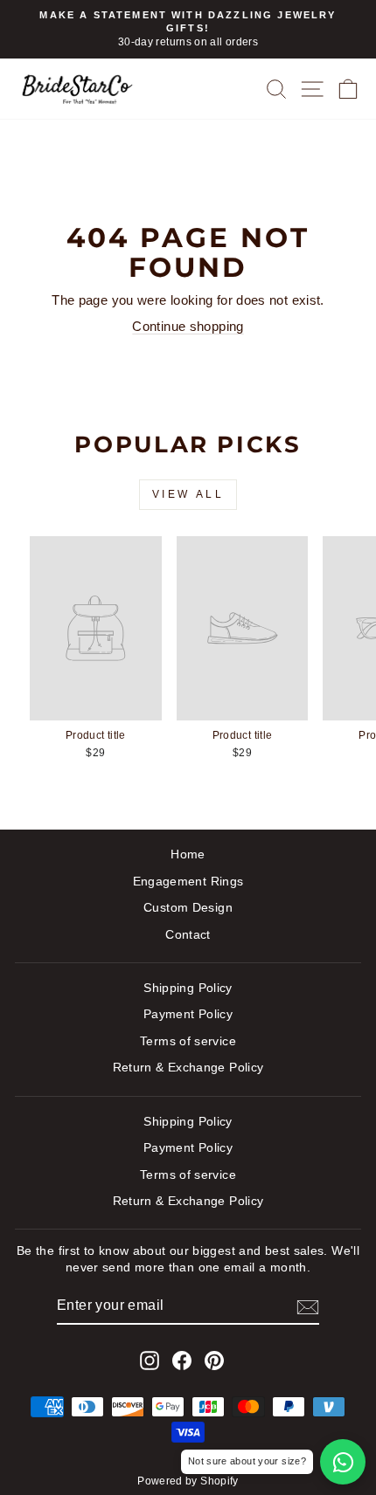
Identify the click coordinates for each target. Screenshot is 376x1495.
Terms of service (188, 1041)
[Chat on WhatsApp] (343, 1462)
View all (188, 494)
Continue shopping (187, 327)
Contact (188, 934)
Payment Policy (188, 1014)
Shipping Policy (188, 988)
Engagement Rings (188, 881)
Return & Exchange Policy (188, 1067)
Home (188, 854)
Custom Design (188, 907)
